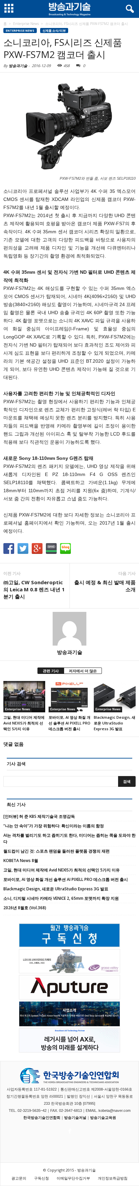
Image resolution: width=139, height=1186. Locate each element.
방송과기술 (18, 65)
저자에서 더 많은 (83, 670)
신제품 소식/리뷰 (54, 30)
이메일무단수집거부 (73, 1178)
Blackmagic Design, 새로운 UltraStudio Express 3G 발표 (114, 723)
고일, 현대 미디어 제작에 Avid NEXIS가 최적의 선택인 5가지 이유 (24, 723)
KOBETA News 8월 (20, 860)
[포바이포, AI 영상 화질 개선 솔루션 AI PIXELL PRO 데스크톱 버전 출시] (69, 696)
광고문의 (18, 1178)
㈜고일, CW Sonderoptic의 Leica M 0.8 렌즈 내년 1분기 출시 (34, 589)
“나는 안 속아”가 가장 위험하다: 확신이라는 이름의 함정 (53, 826)
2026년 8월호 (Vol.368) (24, 908)
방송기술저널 (75, 1118)
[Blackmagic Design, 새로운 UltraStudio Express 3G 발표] (115, 696)
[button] (128, 9)
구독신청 (41, 1178)
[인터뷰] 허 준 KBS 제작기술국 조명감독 (39, 816)
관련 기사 (51, 670)
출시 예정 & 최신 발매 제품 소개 (105, 586)
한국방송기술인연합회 (41, 1118)
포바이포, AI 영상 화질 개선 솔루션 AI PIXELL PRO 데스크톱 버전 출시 (69, 723)
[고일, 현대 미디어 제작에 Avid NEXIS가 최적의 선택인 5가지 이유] (24, 696)
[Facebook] (69, 1129)
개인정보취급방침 (113, 1178)
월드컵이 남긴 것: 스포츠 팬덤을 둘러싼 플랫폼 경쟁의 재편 (56, 851)
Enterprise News (20, 30)
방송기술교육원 (103, 1118)
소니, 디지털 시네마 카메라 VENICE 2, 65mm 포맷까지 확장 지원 (61, 898)
